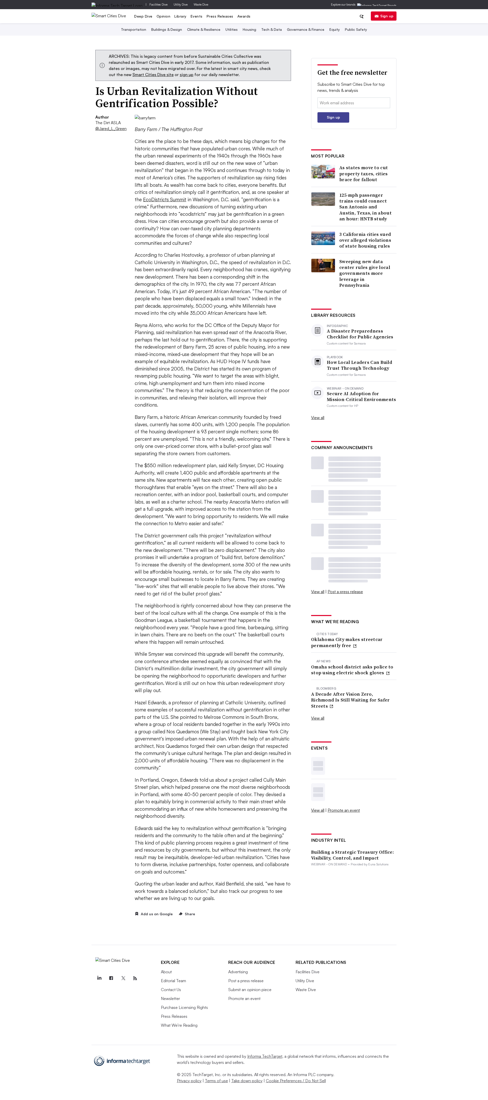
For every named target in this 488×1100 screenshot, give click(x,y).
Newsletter (170, 998)
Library (180, 16)
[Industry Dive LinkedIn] (99, 978)
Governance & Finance (305, 29)
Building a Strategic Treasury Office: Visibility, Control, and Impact (352, 855)
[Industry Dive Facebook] (111, 978)
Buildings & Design (166, 29)
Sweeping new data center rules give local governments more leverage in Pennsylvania (364, 273)
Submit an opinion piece (249, 989)
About (166, 971)
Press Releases (220, 16)
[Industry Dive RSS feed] (135, 978)
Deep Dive (143, 16)
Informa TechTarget (264, 1056)
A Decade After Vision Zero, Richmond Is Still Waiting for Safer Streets (350, 700)
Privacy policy (189, 1080)
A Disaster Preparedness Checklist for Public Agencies (360, 334)
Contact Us (171, 989)
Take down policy (247, 1080)
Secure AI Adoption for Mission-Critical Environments (361, 397)
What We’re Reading (179, 1025)
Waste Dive (201, 4)
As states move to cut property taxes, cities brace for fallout (363, 173)
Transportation (133, 29)
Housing (249, 29)
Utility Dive (181, 4)
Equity (334, 29)
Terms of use (216, 1080)
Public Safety (356, 29)
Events (197, 16)
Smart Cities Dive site (153, 74)
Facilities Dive (158, 4)
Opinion (164, 16)
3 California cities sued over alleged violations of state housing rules (365, 240)
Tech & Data (271, 29)
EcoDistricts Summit (164, 199)
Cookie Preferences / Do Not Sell (296, 1080)
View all (317, 417)
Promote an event (344, 810)
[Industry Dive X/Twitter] (123, 978)
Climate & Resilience (203, 29)
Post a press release (345, 591)
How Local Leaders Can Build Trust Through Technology (359, 365)
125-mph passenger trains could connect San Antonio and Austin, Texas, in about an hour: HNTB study (365, 207)
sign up (186, 74)
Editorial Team (173, 980)
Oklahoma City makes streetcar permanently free (347, 642)
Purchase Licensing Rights (184, 1007)
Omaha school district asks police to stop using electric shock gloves (352, 670)
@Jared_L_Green (108, 128)
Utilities (231, 29)
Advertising (238, 971)
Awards (244, 16)
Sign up (386, 16)
